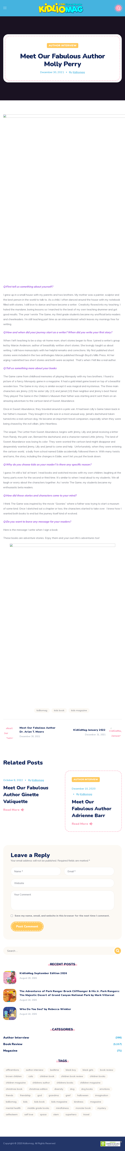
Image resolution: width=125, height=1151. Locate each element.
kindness (78, 1101)
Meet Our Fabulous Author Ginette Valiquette (25, 794)
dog (72, 1089)
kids (25, 1101)
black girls (88, 1069)
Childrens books (65, 1082)
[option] (31, 792)
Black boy (71, 1069)
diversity (58, 1089)
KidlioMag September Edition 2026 (43, 973)
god (39, 1095)
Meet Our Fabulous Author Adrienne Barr (91, 809)
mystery (101, 1108)
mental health (13, 1108)
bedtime (54, 1069)
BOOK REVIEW (106, 1069)
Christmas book (14, 1089)
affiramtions (12, 1069)
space (43, 1114)
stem (56, 1114)
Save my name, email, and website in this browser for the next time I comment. (62, 915)
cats (30, 1076)
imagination (101, 1095)
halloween (82, 1095)
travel (86, 1114)
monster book (83, 1108)
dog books (87, 1089)
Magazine (10, 1051)
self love (28, 1114)
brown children (14, 1076)
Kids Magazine (79, 710)
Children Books (97, 1076)
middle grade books (38, 1108)
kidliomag (42, 710)
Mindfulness (62, 1108)
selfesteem (12, 1114)
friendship (25, 1095)
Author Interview (62, 45)
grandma (54, 1095)
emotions (105, 1089)
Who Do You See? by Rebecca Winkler (45, 1009)
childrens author (41, 1082)
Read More (11, 810)
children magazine (16, 1082)
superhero (71, 1114)
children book (47, 1076)
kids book (59, 710)
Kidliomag (79, 72)
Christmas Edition (38, 1089)
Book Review (12, 1044)
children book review (72, 1076)
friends (9, 1095)
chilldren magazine (90, 1082)
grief (68, 1095)
